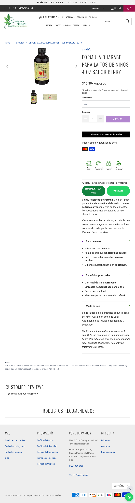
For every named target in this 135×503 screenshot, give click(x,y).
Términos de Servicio (46, 458)
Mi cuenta (105, 440)
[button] (49, 17)
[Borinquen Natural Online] (15, 21)
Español (96, 8)
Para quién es (93, 241)
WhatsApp (118, 191)
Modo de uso (93, 306)
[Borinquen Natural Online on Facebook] (3, 8)
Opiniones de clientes (15, 440)
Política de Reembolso (47, 452)
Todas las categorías (15, 446)
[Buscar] (127, 21)
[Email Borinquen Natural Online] (14, 8)
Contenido (87, 97)
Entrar (117, 8)
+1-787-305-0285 (25, 8)
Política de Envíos (45, 440)
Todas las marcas (13, 452)
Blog (7, 458)
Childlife (86, 49)
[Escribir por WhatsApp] (129, 497)
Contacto (105, 446)
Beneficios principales (98, 275)
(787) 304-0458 (76, 466)
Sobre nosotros (108, 452)
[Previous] (7, 66)
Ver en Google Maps (78, 475)
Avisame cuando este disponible (106, 134)
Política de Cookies (46, 464)
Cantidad (86, 112)
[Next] (76, 66)
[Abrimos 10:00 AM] (130, 489)
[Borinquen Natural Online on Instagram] (9, 8)
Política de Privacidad (47, 446)
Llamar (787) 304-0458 (93, 191)
